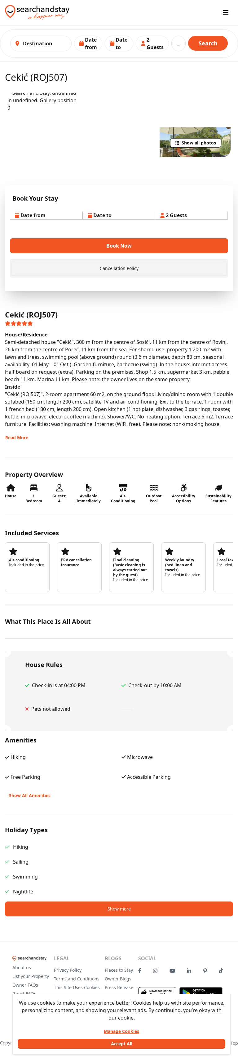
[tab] (119, 268)
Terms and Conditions (76, 979)
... (178, 43)
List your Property (30, 976)
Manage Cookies (121, 1031)
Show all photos (199, 143)
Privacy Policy (68, 970)
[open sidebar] (225, 12)
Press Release (119, 987)
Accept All (121, 1044)
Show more (119, 909)
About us (21, 967)
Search (208, 43)
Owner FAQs (25, 985)
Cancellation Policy (119, 268)
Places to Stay (119, 970)
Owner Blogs (118, 979)
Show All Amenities (30, 795)
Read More (16, 437)
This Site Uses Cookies (77, 987)
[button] (88, 43)
